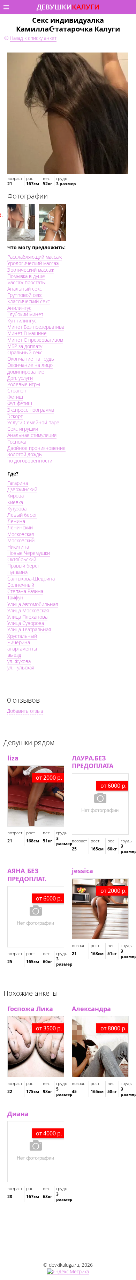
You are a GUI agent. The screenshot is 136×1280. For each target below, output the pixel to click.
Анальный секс (24, 288)
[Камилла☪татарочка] (67, 113)
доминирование (25, 371)
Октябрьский (21, 559)
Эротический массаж (30, 269)
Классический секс (28, 301)
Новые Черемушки (28, 553)
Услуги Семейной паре (33, 422)
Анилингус (19, 308)
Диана (18, 1113)
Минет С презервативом (35, 339)
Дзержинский (22, 489)
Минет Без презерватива (35, 327)
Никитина (18, 546)
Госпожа (16, 441)
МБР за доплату (24, 346)
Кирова (15, 495)
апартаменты (22, 648)
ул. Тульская (20, 667)
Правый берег (23, 565)
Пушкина (17, 572)
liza (12, 758)
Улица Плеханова (27, 616)
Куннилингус (22, 320)
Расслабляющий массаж (34, 256)
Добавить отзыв (25, 711)
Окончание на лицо (30, 365)
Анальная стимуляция (31, 435)
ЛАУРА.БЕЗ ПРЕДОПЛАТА (92, 762)
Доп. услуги (20, 378)
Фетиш (15, 397)
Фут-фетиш (19, 403)
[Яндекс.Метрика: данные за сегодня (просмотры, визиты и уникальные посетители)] (68, 1271)
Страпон (17, 390)
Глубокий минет (25, 314)
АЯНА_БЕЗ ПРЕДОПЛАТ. (26, 875)
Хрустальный (22, 636)
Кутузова (17, 508)
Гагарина (17, 483)
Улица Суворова (25, 623)
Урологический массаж (33, 263)
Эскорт (15, 416)
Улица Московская (28, 610)
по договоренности (29, 460)
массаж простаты (26, 282)
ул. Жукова (19, 661)
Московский (21, 540)
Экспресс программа (30, 409)
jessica (82, 871)
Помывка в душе (26, 276)
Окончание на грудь (30, 358)
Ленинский (20, 527)
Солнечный (20, 585)
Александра (91, 1008)
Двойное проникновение (36, 448)
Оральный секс (25, 352)
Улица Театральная (29, 629)
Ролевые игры (23, 384)
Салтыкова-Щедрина (31, 578)
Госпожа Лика (30, 1008)
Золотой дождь (24, 454)
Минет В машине (27, 333)
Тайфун (15, 597)
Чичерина (18, 642)
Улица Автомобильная (32, 604)
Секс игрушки (22, 428)
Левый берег (22, 515)
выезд (14, 655)
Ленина (16, 521)
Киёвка (15, 502)
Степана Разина (25, 591)
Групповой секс (25, 295)
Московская (20, 534)
